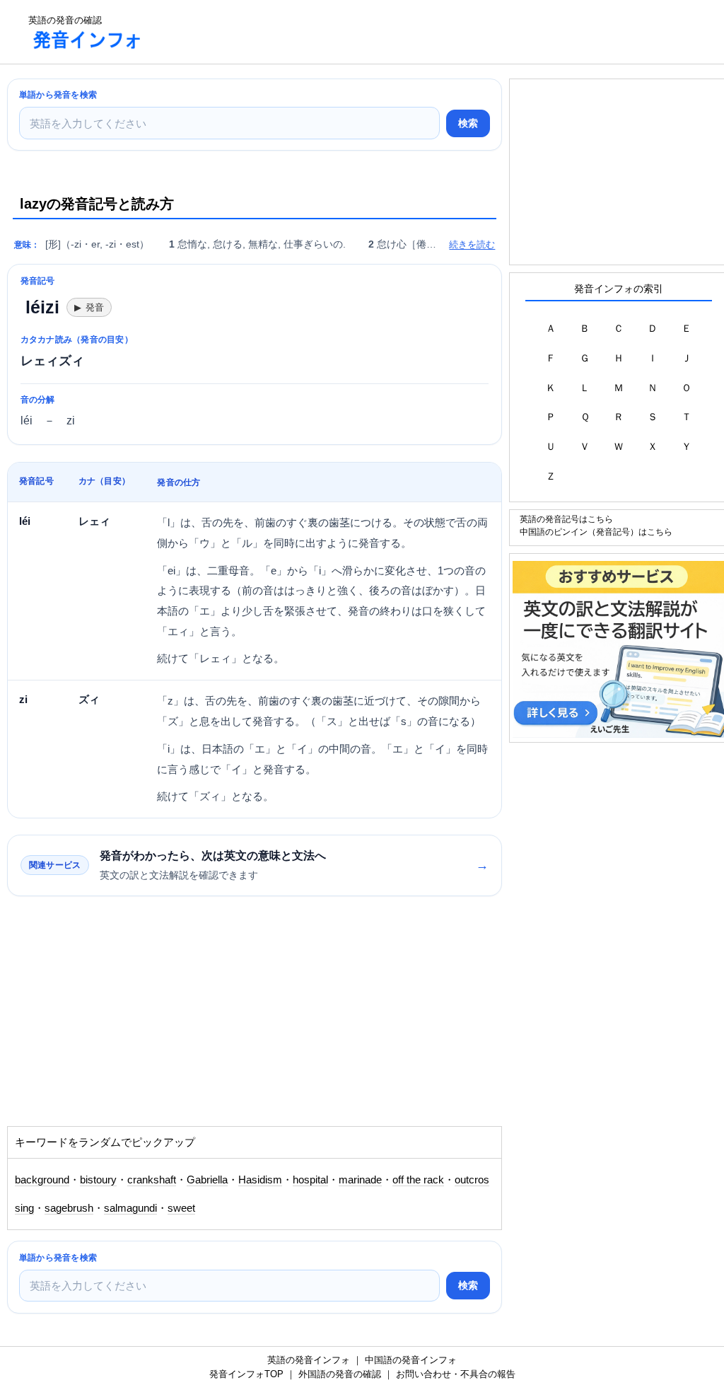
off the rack (418, 1180)
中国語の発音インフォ (411, 1360)
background (42, 1180)
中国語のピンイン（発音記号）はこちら (596, 531)
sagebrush (69, 1208)
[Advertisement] (413, 32)
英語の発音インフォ (308, 1360)
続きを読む (472, 244)
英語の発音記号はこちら (566, 518)
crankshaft (151, 1180)
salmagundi (130, 1208)
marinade (360, 1180)
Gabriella (207, 1180)
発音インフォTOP (246, 1374)
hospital (310, 1180)
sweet (181, 1208)
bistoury (98, 1180)
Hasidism (260, 1180)
